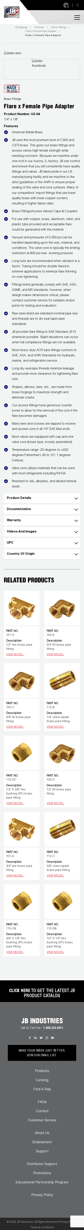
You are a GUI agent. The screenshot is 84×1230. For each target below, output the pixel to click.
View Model (15, 654)
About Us (42, 1133)
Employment (42, 1142)
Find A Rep (42, 1089)
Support (42, 1151)
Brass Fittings (59, 27)
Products (39, 27)
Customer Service (42, 1120)
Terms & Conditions (42, 1227)
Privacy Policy (42, 1195)
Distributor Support (42, 1164)
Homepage (21, 27)
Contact (42, 1111)
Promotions (42, 1173)
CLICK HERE (19, 991)
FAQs (42, 1102)
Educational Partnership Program (42, 1182)
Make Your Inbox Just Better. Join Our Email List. (42, 1053)
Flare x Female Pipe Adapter (40, 31)
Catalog (42, 1080)
